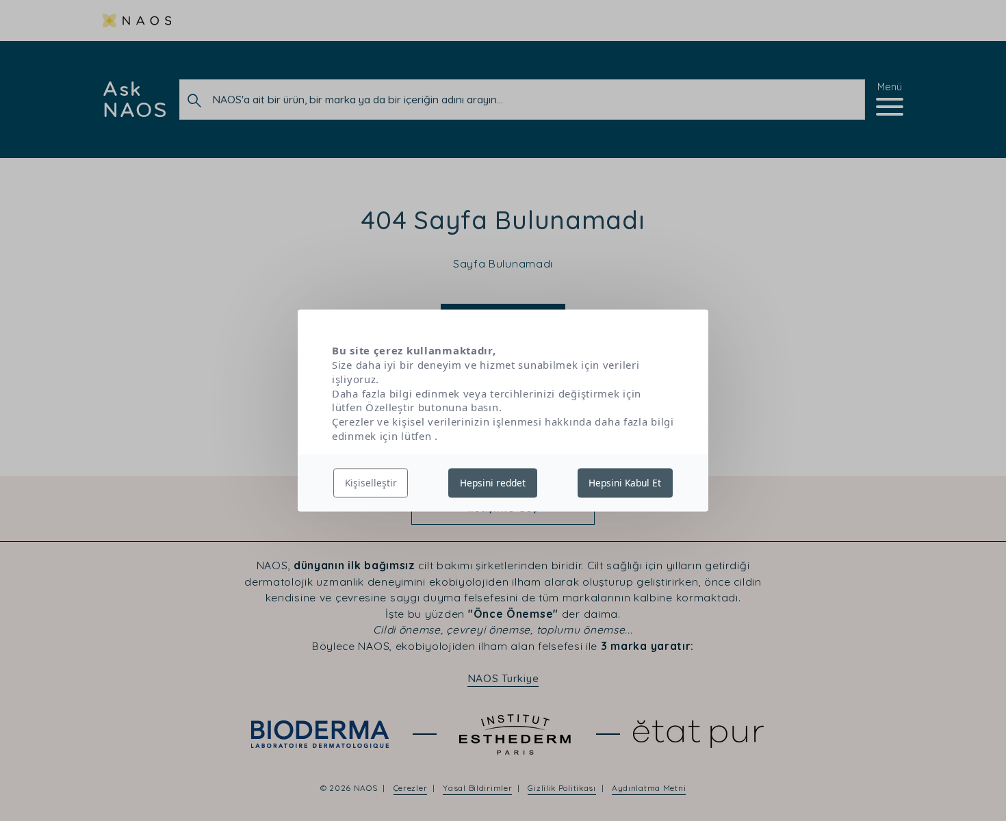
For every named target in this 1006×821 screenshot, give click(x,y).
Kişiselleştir (371, 482)
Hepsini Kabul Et (625, 482)
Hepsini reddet (493, 482)
